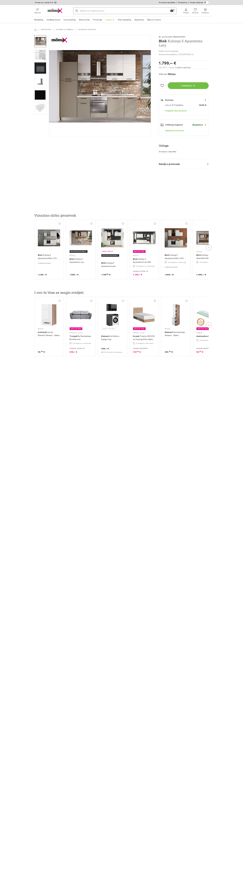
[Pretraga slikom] (171, 10)
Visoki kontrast (196, 2)
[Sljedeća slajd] (209, 248)
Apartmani (139, 19)
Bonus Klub (84, 19)
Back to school (154, 19)
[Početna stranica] (35, 29)
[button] (40, 41)
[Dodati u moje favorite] (162, 85)
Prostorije (97, 19)
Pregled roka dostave (175, 110)
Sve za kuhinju (70, 19)
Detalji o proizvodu (169, 164)
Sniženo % (109, 19)
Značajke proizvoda (44, 263)
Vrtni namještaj (124, 19)
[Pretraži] (76, 10)
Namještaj (38, 19)
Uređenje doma (53, 19)
